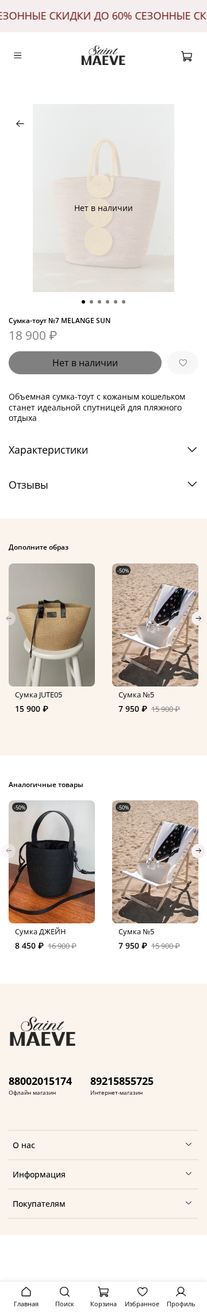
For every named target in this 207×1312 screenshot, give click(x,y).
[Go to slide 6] (123, 302)
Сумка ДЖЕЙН (40, 932)
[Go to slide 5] (115, 302)
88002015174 (40, 1081)
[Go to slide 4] (107, 302)
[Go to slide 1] (83, 302)
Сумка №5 (136, 695)
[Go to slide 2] (91, 302)
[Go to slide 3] (99, 302)
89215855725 (122, 1081)
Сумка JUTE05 (38, 695)
